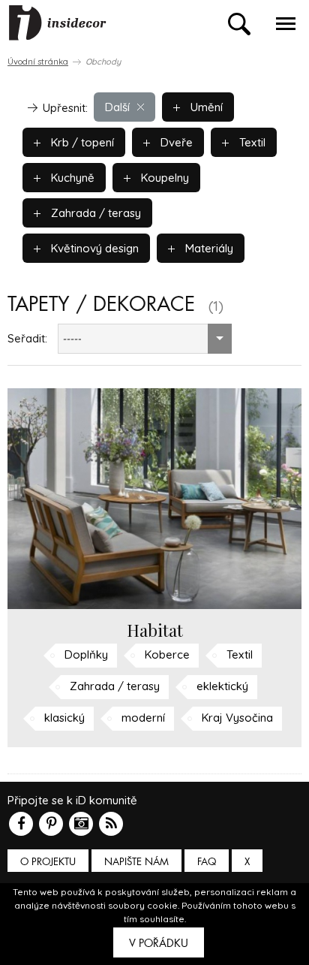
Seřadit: (27, 338)
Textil (251, 142)
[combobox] (145, 339)
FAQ (206, 861)
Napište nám (136, 861)
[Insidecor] (57, 23)
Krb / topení (81, 142)
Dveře (175, 142)
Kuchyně (71, 177)
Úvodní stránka (38, 61)
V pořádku (158, 943)
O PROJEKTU (48, 861)
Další (117, 107)
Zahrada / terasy (94, 213)
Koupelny (163, 177)
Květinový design (93, 248)
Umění (205, 107)
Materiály (207, 248)
